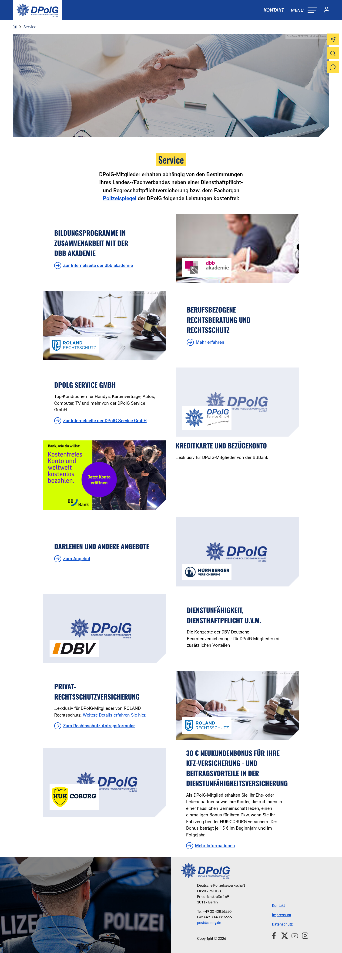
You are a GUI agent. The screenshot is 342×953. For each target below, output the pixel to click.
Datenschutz (282, 924)
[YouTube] (293, 935)
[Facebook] (275, 935)
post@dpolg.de (209, 922)
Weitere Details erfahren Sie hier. (114, 715)
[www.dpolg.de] (15, 26)
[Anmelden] (324, 10)
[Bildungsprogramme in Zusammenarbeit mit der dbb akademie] (237, 248)
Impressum (281, 915)
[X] (283, 935)
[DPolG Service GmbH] (237, 402)
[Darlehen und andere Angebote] (237, 551)
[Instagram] (303, 935)
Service (29, 26)
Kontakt (274, 10)
